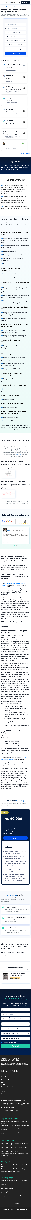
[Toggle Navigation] (2, 2)
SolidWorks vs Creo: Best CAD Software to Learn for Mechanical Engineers (15, 1188)
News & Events (5, 1080)
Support (16, 1204)
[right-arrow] (28, 970)
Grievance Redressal (7, 1087)
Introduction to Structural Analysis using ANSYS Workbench (14, 1129)
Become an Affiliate (6, 1096)
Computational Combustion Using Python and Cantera (14, 1122)
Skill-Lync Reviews (6, 1089)
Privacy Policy (5, 1094)
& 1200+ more (25, 153)
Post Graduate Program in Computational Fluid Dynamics (14, 1148)
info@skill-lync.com (9, 1107)
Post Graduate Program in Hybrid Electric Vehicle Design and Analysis (17, 531)
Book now (16, 53)
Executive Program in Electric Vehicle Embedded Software (14, 1165)
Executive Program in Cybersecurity (11, 1171)
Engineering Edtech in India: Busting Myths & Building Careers (13, 1192)
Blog (2, 1082)
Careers (3, 1084)
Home (2, 6)
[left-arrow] (24, 970)
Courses (24, 2)
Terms (3, 1091)
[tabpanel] (15, 866)
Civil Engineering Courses (12, 6)
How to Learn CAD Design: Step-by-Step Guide (14, 1181)
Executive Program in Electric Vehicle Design (13, 1169)
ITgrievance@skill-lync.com (11, 1110)
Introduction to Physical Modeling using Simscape (15, 1126)
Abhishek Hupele (12, 529)
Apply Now (15, 838)
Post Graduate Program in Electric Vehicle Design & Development (15, 1154)
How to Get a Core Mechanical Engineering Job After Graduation (14, 1196)
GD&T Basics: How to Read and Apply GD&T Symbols (13, 1184)
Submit (15, 1046)
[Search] (19, 2)
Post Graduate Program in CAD (9, 1151)
